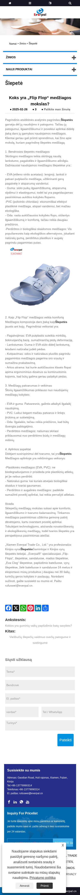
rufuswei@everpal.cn (31, 793)
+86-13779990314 (21, 785)
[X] (16, 608)
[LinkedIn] (38, 608)
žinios (22, 43)
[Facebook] (8, 608)
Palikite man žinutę (57, 109)
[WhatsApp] (23, 608)
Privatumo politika (43, 878)
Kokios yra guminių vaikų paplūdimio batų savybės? (38, 625)
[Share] (45, 608)
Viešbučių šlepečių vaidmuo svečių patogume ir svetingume (40, 639)
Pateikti (65, 740)
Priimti (45, 885)
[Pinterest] (30, 608)
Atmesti (24, 885)
